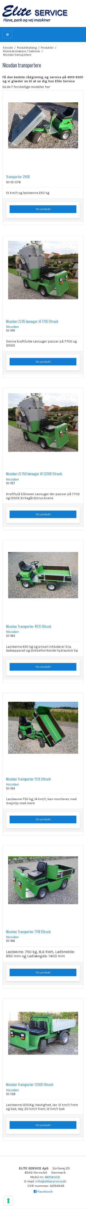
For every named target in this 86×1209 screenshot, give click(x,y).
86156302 (52, 1177)
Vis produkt (43, 209)
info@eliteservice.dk (50, 1181)
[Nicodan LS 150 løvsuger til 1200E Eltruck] (43, 428)
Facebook (45, 1192)
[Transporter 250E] (43, 131)
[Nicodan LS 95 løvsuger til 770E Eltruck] (43, 275)
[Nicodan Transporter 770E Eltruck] (43, 886)
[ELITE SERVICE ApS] (43, 13)
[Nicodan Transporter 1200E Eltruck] (43, 1039)
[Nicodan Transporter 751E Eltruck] (43, 733)
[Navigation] (7, 34)
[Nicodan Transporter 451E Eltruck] (43, 580)
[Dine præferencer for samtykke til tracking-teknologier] (8, 1200)
